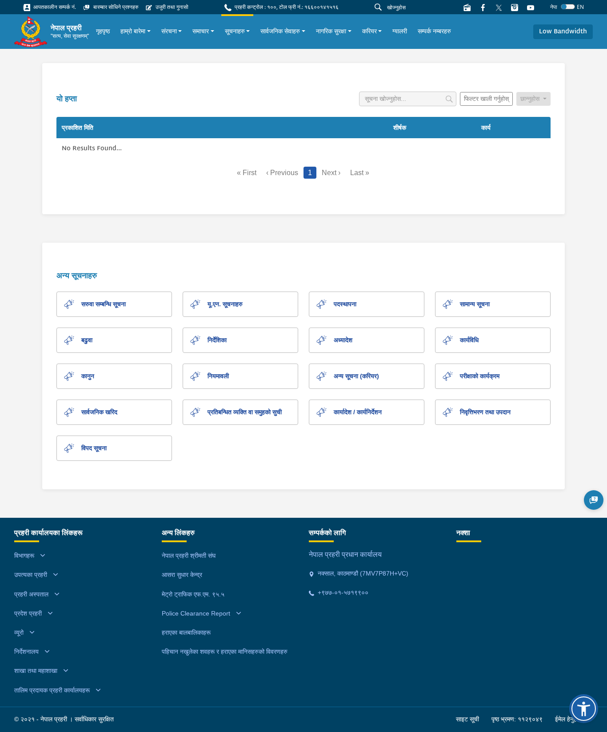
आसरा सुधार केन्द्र (182, 574)
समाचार (200, 31)
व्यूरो (19, 632)
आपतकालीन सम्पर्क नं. (54, 7)
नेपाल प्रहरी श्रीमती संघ (189, 555)
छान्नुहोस (530, 98)
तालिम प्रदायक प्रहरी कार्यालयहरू (52, 690)
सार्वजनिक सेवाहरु (280, 31)
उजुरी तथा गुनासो (171, 7)
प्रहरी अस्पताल (31, 594)
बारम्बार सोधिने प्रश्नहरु (115, 7)
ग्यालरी (399, 31)
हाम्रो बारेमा (132, 31)
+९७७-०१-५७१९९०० (342, 592)
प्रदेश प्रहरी (28, 613)
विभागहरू (24, 555)
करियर (369, 31)
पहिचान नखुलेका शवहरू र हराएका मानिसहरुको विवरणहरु (225, 651)
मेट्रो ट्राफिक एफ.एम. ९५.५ (193, 594)
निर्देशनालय (26, 651)
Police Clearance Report (196, 613)
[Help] (593, 500)
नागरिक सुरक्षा (331, 31)
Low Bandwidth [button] (563, 31)
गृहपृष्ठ (103, 31)
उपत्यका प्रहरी (30, 574)
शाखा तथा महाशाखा (35, 670)
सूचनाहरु (235, 31)
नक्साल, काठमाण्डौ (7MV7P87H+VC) (362, 573)
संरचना (169, 31)
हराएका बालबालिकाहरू (186, 632)
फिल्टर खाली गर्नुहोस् (486, 98)
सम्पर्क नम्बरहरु (434, 31)
